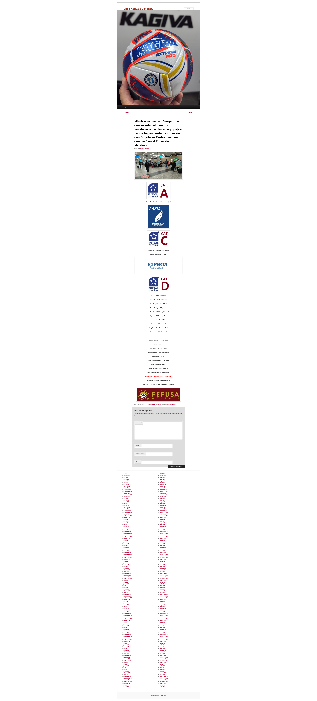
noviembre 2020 (127, 596)
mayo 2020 (126, 605)
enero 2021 (126, 592)
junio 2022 (126, 563)
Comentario (139, 423)
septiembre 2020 (127, 598)
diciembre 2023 (127, 531)
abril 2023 (125, 545)
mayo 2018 (126, 646)
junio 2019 (126, 624)
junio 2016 (126, 687)
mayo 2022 (126, 564)
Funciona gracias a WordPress (158, 695)
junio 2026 (126, 479)
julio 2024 (125, 519)
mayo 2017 (126, 667)
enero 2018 (126, 653)
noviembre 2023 (127, 533)
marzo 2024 (126, 526)
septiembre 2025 (127, 495)
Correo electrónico (140, 453)
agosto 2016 (126, 683)
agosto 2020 (126, 599)
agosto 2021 (126, 580)
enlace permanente (171, 404)
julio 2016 (125, 685)
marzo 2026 (126, 484)
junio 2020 (126, 603)
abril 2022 (125, 566)
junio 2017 (126, 666)
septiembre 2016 (127, 681)
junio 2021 (126, 584)
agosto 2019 (126, 620)
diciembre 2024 (127, 510)
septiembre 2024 (127, 516)
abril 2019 (125, 627)
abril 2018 (125, 648)
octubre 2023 (126, 535)
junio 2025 (126, 500)
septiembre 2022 (127, 557)
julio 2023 (125, 540)
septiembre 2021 (127, 578)
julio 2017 (125, 664)
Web (137, 462)
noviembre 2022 (127, 554)
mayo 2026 (126, 481)
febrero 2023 (126, 549)
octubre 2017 (126, 659)
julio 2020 (125, 601)
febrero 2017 (126, 673)
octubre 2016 (126, 680)
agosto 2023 (126, 538)
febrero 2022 (126, 570)
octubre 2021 (126, 577)
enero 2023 (126, 550)
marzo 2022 (126, 568)
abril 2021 (125, 587)
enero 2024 (126, 529)
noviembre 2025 (127, 491)
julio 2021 (125, 582)
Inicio (125, 107)
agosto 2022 (126, 559)
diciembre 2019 (127, 613)
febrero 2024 (126, 528)
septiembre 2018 (127, 639)
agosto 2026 (126, 475)
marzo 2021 (126, 589)
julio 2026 (125, 477)
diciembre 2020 (127, 594)
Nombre (138, 445)
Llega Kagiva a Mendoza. (138, 8)
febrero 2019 (126, 631)
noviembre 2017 (127, 657)
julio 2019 (125, 622)
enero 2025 (126, 509)
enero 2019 (126, 633)
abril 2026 (125, 482)
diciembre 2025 (127, 489)
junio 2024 (126, 521)
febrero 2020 (126, 610)
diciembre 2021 (127, 573)
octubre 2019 (126, 617)
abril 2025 (125, 503)
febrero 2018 (126, 652)
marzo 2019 (126, 629)
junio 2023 (126, 542)
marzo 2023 (126, 547)
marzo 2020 (126, 608)
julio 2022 (125, 561)
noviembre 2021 (127, 575)
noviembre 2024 (127, 512)
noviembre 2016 (127, 678)
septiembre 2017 (127, 660)
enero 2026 (126, 488)
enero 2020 (126, 612)
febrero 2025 (126, 507)
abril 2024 (125, 524)
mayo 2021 (126, 585)
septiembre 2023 (127, 537)
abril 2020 (125, 606)
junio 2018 (126, 645)
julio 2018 (125, 643)
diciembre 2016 (127, 676)
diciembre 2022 (127, 552)
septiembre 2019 (127, 619)
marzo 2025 (126, 505)
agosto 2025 (126, 496)
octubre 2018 (126, 638)
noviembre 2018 (127, 636)
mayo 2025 (126, 502)
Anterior (126, 112)
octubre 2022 (126, 556)
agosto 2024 (126, 517)
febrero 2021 (126, 591)
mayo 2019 (126, 625)
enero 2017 (126, 674)
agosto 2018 (126, 641)
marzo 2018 (126, 650)
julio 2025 (125, 498)
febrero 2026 (126, 486)
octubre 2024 (126, 514)
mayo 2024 (126, 523)
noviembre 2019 (127, 615)
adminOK (159, 404)
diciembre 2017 (127, 655)
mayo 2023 (126, 543)
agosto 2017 (126, 662)
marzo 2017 (126, 671)
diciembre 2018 (127, 634)
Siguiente (191, 112)
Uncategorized (151, 404)
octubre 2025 (126, 493)
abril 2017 (125, 669)
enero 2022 (126, 571)
